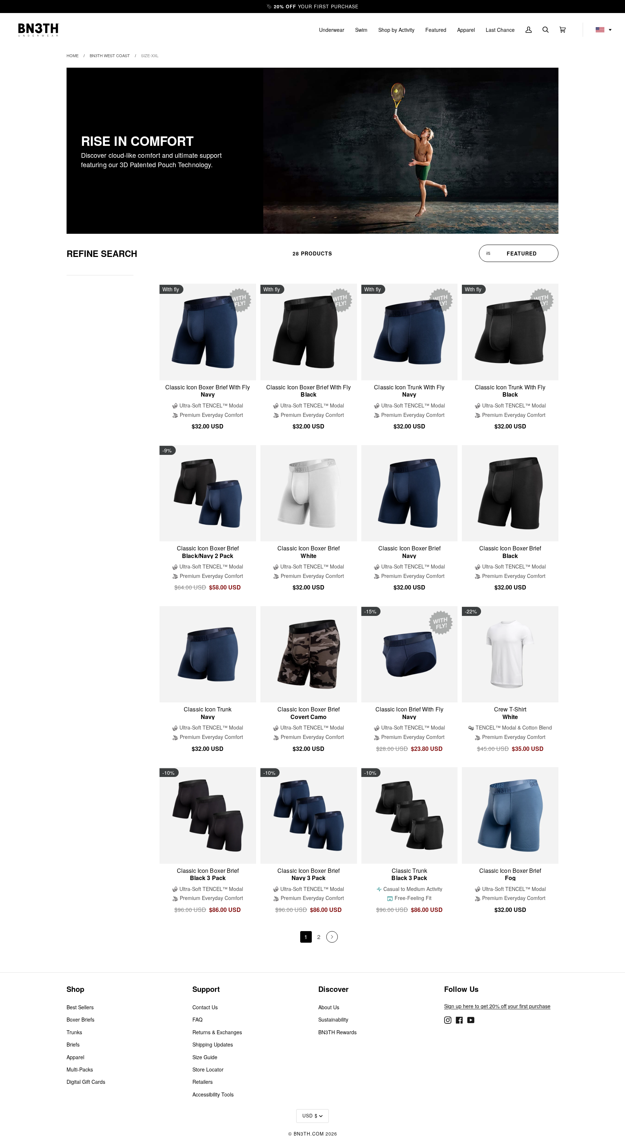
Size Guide (204, 1057)
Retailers (202, 1081)
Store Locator (208, 1069)
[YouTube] (471, 1019)
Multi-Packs (80, 1069)
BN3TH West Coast (110, 55)
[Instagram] (447, 1019)
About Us (328, 1007)
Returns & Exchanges (217, 1032)
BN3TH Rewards (337, 1032)
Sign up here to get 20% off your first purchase (497, 1006)
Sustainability (333, 1019)
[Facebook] (459, 1019)
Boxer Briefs (80, 1019)
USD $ (310, 1115)
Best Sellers (80, 1007)
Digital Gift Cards (86, 1081)
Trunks (74, 1032)
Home (72, 55)
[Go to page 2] (332, 937)
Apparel (75, 1057)
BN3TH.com (309, 1133)
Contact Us (205, 1007)
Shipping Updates (212, 1044)
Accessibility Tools (213, 1094)
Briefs (73, 1044)
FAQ (197, 1019)
